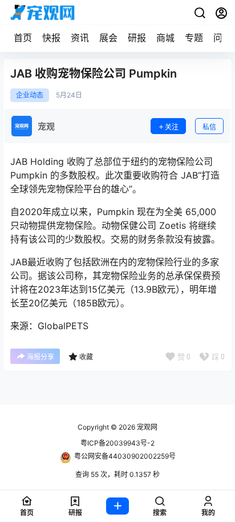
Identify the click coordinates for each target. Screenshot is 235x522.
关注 (172, 127)
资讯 (80, 37)
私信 (209, 127)
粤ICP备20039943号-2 (117, 443)
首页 (23, 37)
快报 (51, 37)
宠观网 (146, 427)
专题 (194, 37)
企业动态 (29, 95)
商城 (165, 37)
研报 (137, 37)
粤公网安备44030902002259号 (125, 456)
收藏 (86, 357)
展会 (108, 37)
